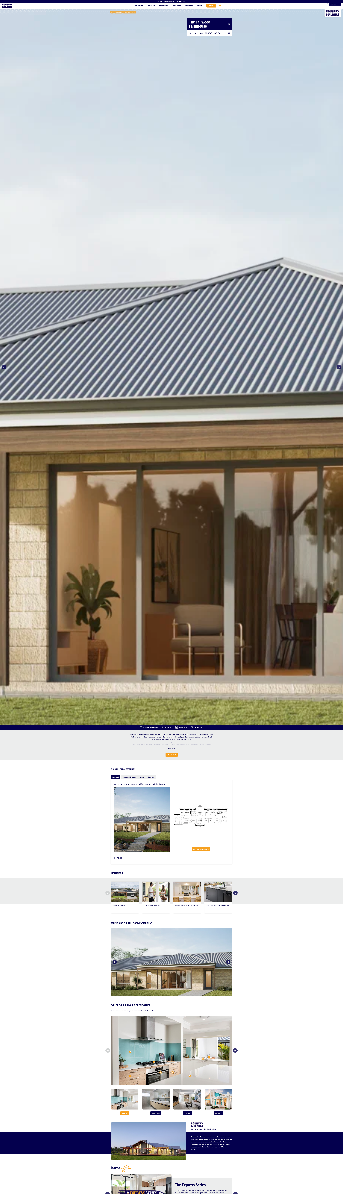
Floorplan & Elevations (150, 727)
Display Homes (163, 5)
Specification (183, 727)
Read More (171, 749)
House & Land (151, 5)
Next (339, 367)
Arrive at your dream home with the (171, 1)
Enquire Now (198, 727)
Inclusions (168, 727)
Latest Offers (176, 5)
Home (112, 12)
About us (199, 5)
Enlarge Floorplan (200, 849)
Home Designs (138, 5)
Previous (4, 367)
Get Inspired (189, 5)
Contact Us (211, 6)
